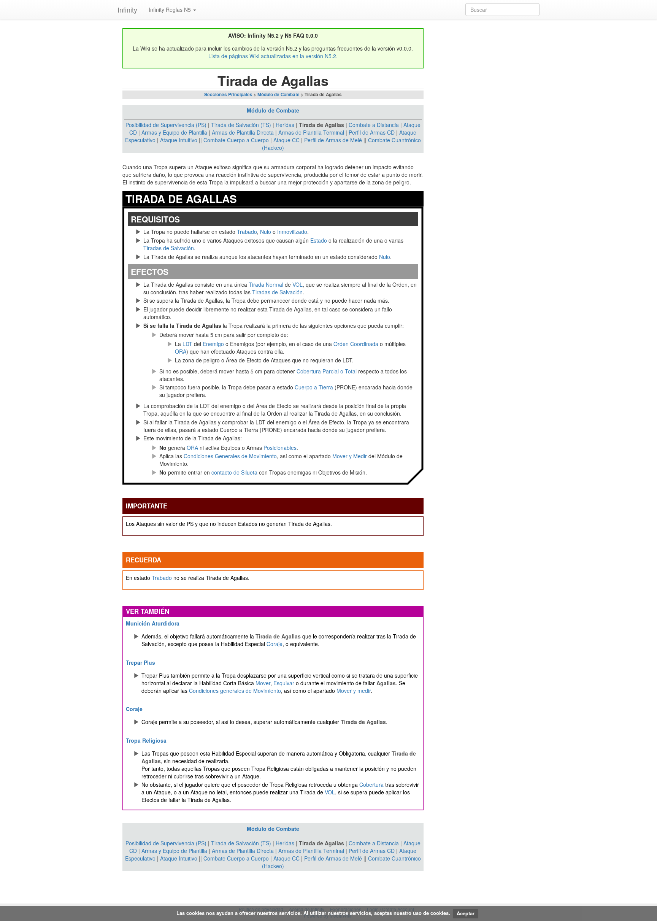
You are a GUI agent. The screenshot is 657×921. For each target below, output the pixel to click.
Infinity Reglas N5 (170, 9)
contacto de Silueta (234, 472)
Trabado (247, 231)
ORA (180, 351)
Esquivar (283, 683)
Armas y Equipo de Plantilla (174, 132)
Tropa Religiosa (146, 740)
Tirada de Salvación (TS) (241, 125)
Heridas (285, 125)
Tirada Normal (266, 284)
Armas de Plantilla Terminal (311, 132)
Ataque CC (286, 140)
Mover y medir (353, 690)
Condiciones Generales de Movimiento (230, 456)
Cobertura (371, 784)
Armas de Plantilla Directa (243, 132)
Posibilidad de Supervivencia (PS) (165, 125)
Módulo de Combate (278, 94)
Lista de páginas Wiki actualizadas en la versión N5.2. (273, 56)
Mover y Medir (349, 456)
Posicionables (280, 447)
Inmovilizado (292, 231)
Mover (263, 683)
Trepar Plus (140, 662)
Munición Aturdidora (152, 623)
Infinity (127, 9)
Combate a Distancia (374, 125)
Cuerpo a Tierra (314, 387)
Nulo (265, 231)
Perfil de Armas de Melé (333, 140)
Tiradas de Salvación (168, 248)
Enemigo (213, 344)
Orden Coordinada (355, 344)
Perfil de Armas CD (372, 132)
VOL (297, 284)
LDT (187, 344)
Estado (318, 240)
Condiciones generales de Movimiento (235, 690)
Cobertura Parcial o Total (327, 371)
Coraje (274, 644)
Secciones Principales (228, 94)
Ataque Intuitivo (178, 140)
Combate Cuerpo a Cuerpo (236, 140)
